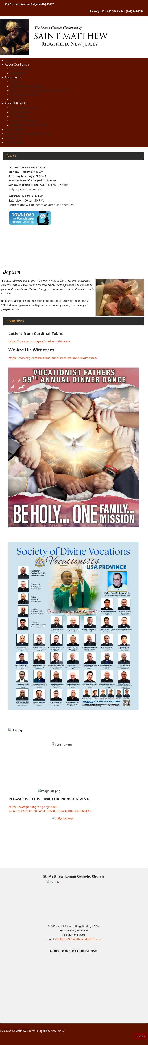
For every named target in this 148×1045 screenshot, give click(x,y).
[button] (17, 64)
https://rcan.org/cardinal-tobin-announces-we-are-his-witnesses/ (52, 358)
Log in (140, 1036)
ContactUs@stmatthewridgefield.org (77, 939)
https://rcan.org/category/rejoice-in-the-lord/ (39, 341)
